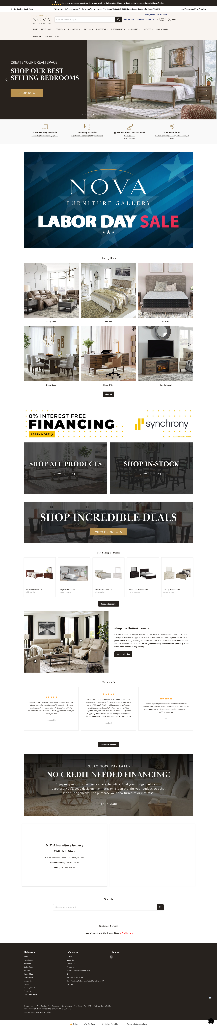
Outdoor (147, 29)
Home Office (101, 29)
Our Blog (70, 984)
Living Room (46, 29)
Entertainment (117, 29)
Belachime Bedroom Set (138, 589)
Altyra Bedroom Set (67, 589)
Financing (140, 19)
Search (69, 956)
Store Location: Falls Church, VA (78, 970)
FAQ (68, 974)
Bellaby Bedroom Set (172, 589)
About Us (70, 960)
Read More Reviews (108, 744)
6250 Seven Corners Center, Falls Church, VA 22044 (172, 137)
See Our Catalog (16, 9)
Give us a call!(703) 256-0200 (129, 137)
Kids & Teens (28, 9)
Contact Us (150, 19)
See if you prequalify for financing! (193, 9)
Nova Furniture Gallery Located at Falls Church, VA (85, 981)
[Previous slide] (6, 79)
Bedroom (60, 29)
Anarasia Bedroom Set (103, 589)
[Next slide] (210, 79)
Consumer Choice (52, 36)
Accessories (133, 29)
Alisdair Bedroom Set (34, 589)
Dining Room (73, 29)
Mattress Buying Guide (75, 977)
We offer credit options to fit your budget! (87, 136)
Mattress (88, 29)
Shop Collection (123, 654)
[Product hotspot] (81, 640)
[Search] (118, 19)
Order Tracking (128, 19)
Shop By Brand (162, 29)
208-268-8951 (126, 932)
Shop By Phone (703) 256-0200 (155, 14)
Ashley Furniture (31, 592)
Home (35, 29)
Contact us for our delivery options (45, 136)
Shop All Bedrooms (108, 604)
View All (108, 394)
